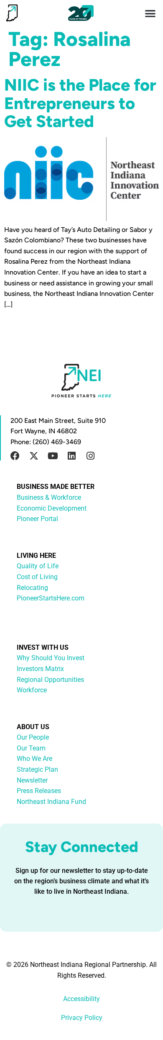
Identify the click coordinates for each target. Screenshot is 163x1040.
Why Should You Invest (50, 658)
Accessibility (81, 999)
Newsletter (32, 780)
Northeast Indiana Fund (51, 802)
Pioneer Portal (37, 519)
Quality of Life (38, 566)
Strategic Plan (37, 769)
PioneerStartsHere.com (50, 598)
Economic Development (52, 508)
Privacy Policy (81, 1018)
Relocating (32, 588)
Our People (33, 737)
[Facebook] (15, 455)
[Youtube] (52, 455)
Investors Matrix (40, 669)
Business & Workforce (49, 497)
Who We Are (34, 759)
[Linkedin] (71, 455)
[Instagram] (90, 455)
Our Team (31, 748)
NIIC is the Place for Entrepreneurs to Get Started (80, 103)
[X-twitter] (33, 455)
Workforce (32, 690)
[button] (150, 13)
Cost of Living (37, 577)
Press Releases (39, 791)
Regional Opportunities (50, 680)
